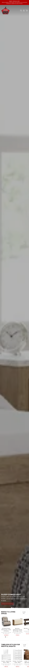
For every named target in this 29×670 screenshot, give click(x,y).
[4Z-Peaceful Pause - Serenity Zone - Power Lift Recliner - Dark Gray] (5, 636)
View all (24, 613)
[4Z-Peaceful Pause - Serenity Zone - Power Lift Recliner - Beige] (7, 636)
